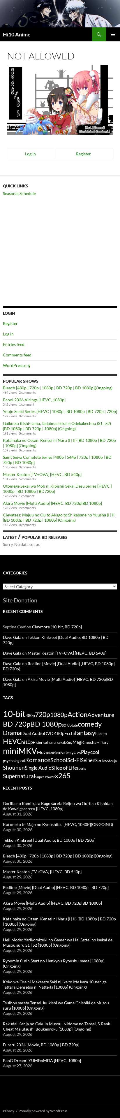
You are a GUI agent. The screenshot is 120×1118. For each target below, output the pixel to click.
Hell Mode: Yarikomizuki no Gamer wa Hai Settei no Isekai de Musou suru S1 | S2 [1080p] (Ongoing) (57, 942)
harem (101, 733)
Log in (8, 333)
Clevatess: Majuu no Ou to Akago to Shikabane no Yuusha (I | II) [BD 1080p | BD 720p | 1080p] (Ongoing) (59, 517)
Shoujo (112, 761)
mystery (66, 752)
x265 (62, 775)
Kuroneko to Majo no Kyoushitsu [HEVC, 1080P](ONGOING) (58, 824)
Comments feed (17, 354)
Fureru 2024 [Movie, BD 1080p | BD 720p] (41, 1044)
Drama (12, 732)
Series (101, 760)
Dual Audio (32, 733)
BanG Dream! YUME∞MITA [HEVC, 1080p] (42, 1060)
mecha (90, 742)
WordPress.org (16, 365)
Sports (81, 768)
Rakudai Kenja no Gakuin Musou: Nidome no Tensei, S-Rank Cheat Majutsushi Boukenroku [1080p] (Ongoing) (56, 1026)
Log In (30, 153)
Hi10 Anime (17, 34)
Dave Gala (12, 637)
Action (77, 714)
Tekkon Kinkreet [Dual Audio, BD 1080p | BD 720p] (49, 840)
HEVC (12, 741)
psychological (14, 761)
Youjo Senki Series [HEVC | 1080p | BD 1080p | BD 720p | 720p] (60, 411)
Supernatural (19, 776)
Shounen (14, 767)
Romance (37, 760)
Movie (43, 752)
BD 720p (16, 724)
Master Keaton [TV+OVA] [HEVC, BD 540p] (42, 474)
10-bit (14, 714)
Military (102, 742)
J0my (69, 742)
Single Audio (38, 768)
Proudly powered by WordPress (43, 1111)
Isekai (61, 742)
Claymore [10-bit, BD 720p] (57, 626)
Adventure (100, 714)
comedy (90, 724)
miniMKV (20, 751)
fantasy (85, 732)
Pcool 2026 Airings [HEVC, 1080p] (34, 399)
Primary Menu (113, 34)
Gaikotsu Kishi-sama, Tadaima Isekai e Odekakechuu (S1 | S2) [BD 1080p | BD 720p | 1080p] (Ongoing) (57, 426)
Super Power (45, 777)
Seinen (88, 760)
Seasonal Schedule (19, 193)
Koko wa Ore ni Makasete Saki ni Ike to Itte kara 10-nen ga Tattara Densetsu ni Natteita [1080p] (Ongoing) (55, 984)
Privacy (8, 1111)
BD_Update (70, 725)
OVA (77, 752)
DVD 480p (54, 733)
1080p (59, 714)
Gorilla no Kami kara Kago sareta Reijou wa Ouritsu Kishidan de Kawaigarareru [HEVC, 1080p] (58, 806)
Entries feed (13, 344)
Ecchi (69, 733)
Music (53, 753)
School (58, 759)
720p (42, 714)
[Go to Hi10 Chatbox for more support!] (60, 99)
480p (30, 715)
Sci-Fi (74, 760)
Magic (78, 742)
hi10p (27, 742)
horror (52, 742)
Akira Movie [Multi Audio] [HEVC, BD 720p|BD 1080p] (52, 503)
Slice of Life (64, 767)
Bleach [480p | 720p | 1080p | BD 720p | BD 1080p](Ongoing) (57, 387)
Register (83, 153)
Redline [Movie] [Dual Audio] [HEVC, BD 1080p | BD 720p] (56, 887)
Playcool (90, 752)
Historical (40, 742)
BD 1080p (46, 724)
